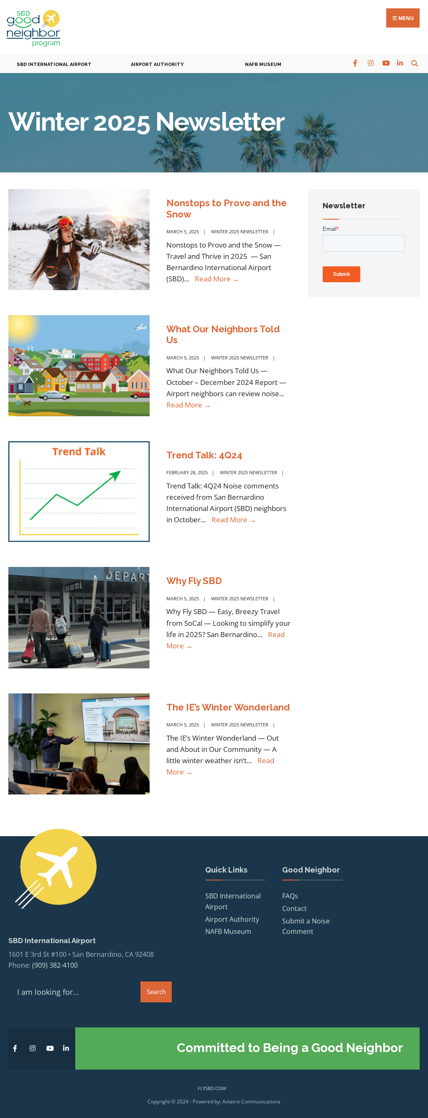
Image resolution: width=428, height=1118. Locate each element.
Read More (217, 278)
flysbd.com (212, 1088)
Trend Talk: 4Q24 (204, 455)
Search (156, 991)
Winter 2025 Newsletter (239, 231)
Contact (294, 908)
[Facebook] (356, 63)
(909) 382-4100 (55, 965)
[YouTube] (385, 63)
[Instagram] (370, 63)
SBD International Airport (54, 64)
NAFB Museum (263, 64)
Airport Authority (157, 64)
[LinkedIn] (399, 63)
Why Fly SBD (194, 580)
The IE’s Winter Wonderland (228, 707)
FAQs (290, 895)
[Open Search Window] (414, 63)
